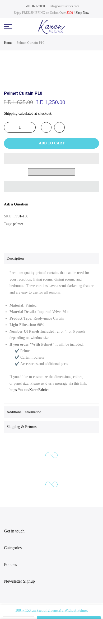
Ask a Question (16, 204)
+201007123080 (34, 6)
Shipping (10, 113)
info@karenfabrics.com (64, 6)
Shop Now (82, 13)
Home (8, 43)
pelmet (18, 224)
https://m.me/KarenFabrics (29, 390)
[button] (51, 158)
